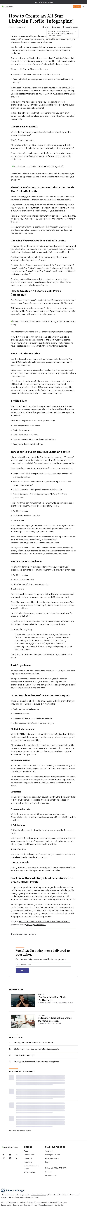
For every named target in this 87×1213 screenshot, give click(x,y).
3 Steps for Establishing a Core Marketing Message (55, 1019)
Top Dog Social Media (36, 924)
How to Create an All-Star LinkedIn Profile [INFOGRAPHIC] (44, 921)
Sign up (22, 970)
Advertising (49, 1151)
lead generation (30, 108)
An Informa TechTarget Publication (43, 2)
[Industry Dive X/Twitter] (16, 1155)
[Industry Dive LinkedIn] (3, 1155)
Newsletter (28, 1162)
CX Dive (48, 1172)
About (26, 1151)
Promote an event (52, 1158)
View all (12, 1131)
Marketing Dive (50, 1175)
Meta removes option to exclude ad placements (36, 1049)
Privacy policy (6, 1205)
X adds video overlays (24, 1055)
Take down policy (30, 1205)
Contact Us (28, 1158)
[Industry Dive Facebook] (10, 1155)
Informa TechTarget (38, 1195)
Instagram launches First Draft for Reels (33, 1042)
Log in (47, 1162)
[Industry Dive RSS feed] (16, 1158)
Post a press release (23, 1131)
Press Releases (29, 1172)
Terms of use (18, 1205)
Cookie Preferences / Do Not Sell (50, 1205)
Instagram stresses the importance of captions (36, 1061)
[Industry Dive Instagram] (4, 1158)
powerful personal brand (23, 314)
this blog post (66, 303)
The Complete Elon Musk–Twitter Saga (52, 998)
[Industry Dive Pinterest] (10, 1158)
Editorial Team (29, 1155)
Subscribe (77, 7)
